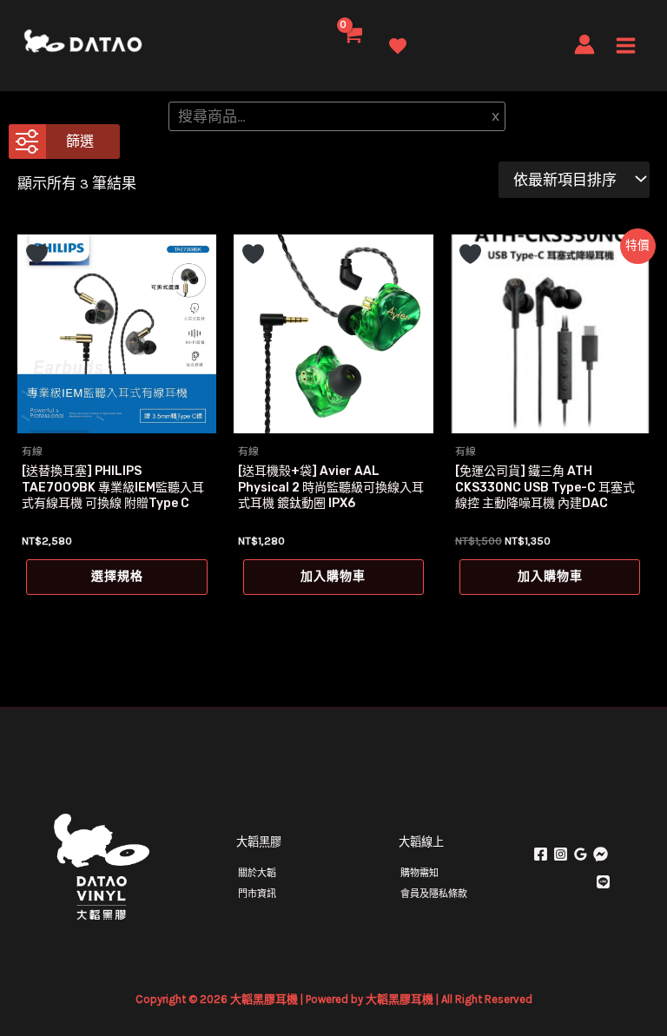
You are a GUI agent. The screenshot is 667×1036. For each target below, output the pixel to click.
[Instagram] (560, 854)
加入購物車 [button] (333, 576)
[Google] (580, 854)
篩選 (80, 141)
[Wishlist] (397, 46)
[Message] (600, 854)
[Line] (603, 881)
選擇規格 (117, 576)
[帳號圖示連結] (584, 44)
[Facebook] (540, 854)
